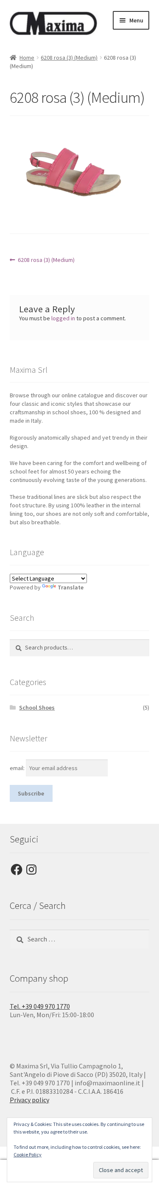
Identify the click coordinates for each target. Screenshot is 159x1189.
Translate (71, 587)
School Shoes (37, 707)
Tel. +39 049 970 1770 (40, 1006)
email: (18, 768)
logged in (63, 318)
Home (27, 57)
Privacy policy (29, 1099)
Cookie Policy (28, 1154)
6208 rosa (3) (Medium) (69, 57)
